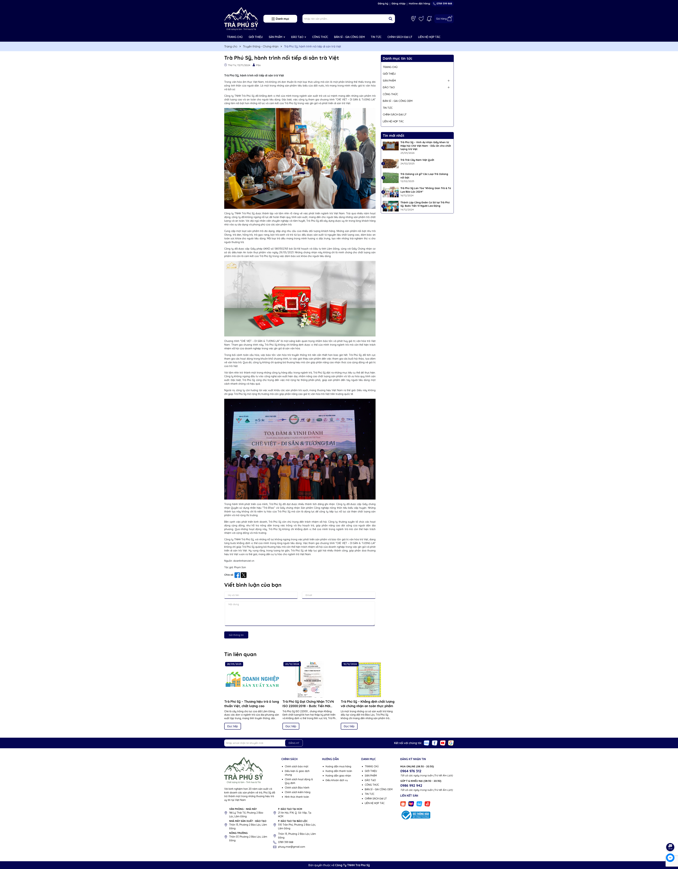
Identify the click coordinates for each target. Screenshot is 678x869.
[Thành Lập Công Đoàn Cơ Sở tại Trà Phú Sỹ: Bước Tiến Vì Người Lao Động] (391, 206)
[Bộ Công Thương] (415, 814)
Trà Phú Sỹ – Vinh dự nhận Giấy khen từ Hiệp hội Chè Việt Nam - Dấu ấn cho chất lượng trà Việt (425, 146)
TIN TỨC (376, 37)
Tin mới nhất (393, 135)
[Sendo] (427, 803)
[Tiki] (419, 803)
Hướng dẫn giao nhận (338, 775)
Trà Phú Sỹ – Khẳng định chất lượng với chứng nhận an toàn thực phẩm (367, 704)
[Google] (451, 742)
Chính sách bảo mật (296, 766)
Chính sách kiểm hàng (297, 792)
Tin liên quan (240, 654)
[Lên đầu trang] (670, 837)
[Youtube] (443, 742)
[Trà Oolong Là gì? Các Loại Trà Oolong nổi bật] (391, 177)
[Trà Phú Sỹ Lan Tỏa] (391, 192)
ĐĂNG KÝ (294, 743)
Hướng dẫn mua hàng (338, 766)
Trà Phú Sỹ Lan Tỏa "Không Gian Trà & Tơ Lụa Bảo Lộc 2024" (425, 190)
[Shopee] (403, 803)
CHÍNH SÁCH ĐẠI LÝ (399, 37)
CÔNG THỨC (320, 37)
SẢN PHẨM (276, 37)
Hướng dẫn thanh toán (339, 771)
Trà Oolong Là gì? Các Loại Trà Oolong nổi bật (424, 175)
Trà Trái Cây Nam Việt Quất (417, 160)
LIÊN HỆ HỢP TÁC (429, 37)
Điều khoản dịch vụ (337, 780)
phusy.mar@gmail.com (291, 846)
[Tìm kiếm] (390, 18)
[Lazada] (411, 803)
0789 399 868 (444, 3)
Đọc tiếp (232, 726)
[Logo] (241, 18)
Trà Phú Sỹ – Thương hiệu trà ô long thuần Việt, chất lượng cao (251, 704)
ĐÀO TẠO (297, 37)
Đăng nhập (398, 3)
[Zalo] (426, 742)
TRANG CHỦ (235, 37)
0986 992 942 (411, 785)
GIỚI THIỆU (256, 37)
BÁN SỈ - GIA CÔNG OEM (349, 37)
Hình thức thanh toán (297, 796)
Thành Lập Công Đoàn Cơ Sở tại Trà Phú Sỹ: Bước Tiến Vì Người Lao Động (425, 204)
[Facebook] (435, 742)
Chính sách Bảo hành (297, 787)
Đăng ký (383, 3)
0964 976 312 (410, 771)
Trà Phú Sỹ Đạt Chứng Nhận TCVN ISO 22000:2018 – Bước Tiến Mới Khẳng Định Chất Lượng (308, 704)
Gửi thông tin (236, 635)
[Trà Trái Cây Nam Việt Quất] (391, 163)
